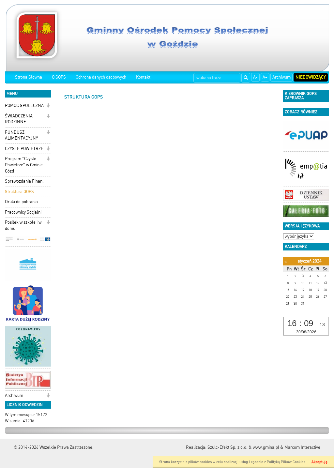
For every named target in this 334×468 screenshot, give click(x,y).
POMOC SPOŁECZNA (24, 105)
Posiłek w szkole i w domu (23, 225)
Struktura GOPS (19, 191)
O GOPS (59, 77)
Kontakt (143, 77)
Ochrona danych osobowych (101, 77)
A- (255, 77)
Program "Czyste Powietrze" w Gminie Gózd (24, 164)
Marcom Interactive (302, 447)
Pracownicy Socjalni (23, 212)
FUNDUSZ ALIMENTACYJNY (21, 135)
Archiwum (281, 77)
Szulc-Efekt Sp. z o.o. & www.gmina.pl (243, 447)
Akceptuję (319, 462)
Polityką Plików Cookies (286, 462)
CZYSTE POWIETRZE (24, 148)
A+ (265, 77)
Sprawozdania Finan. (24, 181)
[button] (48, 106)
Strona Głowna (28, 77)
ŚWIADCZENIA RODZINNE (19, 119)
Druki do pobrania (21, 201)
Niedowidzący (311, 77)
